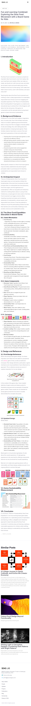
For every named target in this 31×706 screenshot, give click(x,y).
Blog (3, 693)
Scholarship (4, 695)
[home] (13, 2)
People (3, 684)
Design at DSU (5, 698)
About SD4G (5, 681)
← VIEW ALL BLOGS (6, 533)
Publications (4, 691)
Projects (3, 688)
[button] (28, 2)
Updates (4, 686)
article (5, 360)
